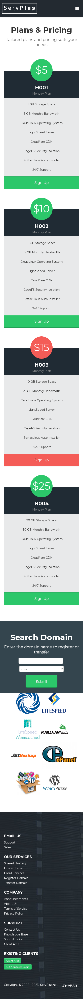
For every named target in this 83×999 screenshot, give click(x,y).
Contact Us (12, 929)
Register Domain (16, 878)
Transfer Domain (15, 883)
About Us (10, 904)
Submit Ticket (14, 939)
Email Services (14, 873)
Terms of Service (15, 908)
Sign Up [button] (41, 182)
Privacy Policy (14, 913)
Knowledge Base (16, 934)
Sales (7, 847)
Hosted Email (13, 868)
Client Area (11, 944)
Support (9, 842)
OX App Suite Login (17, 966)
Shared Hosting (15, 863)
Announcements (16, 899)
